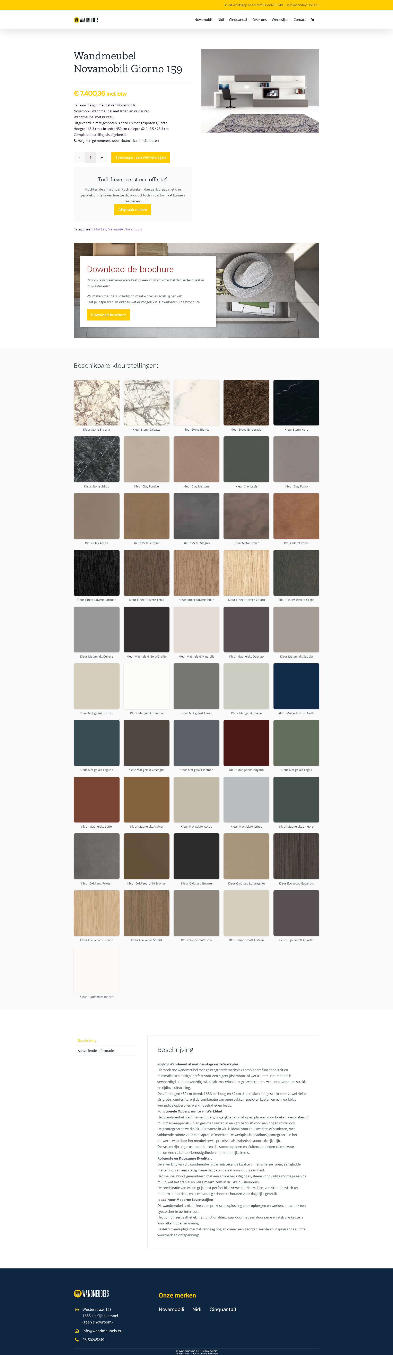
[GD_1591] (260, 91)
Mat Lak (100, 229)
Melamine (115, 229)
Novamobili (133, 229)
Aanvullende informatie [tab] (96, 1050)
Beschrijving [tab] (87, 1040)
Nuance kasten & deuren (140, 140)
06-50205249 (273, 5)
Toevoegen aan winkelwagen (140, 157)
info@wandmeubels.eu (303, 5)
